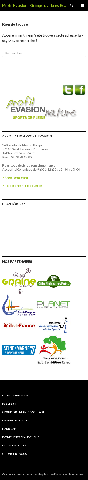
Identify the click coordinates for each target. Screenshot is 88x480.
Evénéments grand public (20, 437)
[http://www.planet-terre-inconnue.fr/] (54, 305)
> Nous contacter (15, 177)
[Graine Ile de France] (19, 281)
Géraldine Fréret (73, 474)
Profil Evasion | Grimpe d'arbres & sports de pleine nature (34, 5)
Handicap (9, 428)
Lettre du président (16, 395)
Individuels (10, 403)
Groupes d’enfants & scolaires (24, 412)
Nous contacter (14, 445)
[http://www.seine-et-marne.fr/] (19, 350)
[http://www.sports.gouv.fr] (54, 325)
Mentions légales (37, 474)
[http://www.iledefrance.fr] (19, 325)
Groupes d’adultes (15, 420)
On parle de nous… (15, 453)
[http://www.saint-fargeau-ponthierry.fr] (19, 305)
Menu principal (82, 5)
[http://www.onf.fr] (54, 281)
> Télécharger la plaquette (22, 185)
